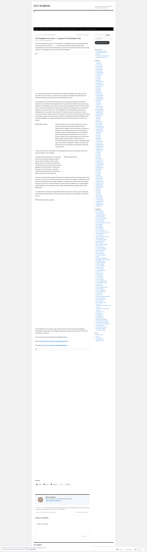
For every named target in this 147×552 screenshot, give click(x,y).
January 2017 (99, 124)
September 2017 (100, 114)
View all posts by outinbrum (54, 500)
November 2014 (100, 164)
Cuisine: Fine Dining (100, 270)
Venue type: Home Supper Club (103, 324)
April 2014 (98, 175)
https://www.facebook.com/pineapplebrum (54, 341)
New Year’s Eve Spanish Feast (102, 55)
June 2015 (98, 153)
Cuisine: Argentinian (100, 262)
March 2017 (99, 121)
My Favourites (65, 29)
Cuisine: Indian (99, 274)
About (37, 29)
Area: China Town (100, 219)
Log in (97, 336)
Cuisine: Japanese (100, 278)
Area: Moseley (99, 242)
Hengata (98, 54)
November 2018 (100, 95)
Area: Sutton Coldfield (101, 248)
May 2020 (98, 78)
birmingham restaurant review (103, 259)
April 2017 (98, 120)
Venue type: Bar (80, 507)
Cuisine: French (99, 273)
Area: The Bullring (100, 250)
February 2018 (99, 106)
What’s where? (56, 29)
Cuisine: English (99, 268)
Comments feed (100, 339)
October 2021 (99, 68)
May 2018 (98, 104)
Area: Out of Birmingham (102, 244)
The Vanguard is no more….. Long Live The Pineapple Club (58, 38)
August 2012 (99, 206)
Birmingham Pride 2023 (101, 52)
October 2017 (99, 112)
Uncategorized (72, 507)
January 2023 (99, 66)
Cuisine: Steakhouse (100, 290)
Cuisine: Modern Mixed (101, 282)
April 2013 (98, 193)
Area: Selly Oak (99, 245)
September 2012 (100, 204)
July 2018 (98, 101)
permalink (62, 509)
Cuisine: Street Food (100, 291)
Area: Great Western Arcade (102, 232)
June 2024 (98, 61)
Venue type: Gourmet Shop (47, 509)
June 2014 (98, 172)
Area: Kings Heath (100, 241)
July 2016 (98, 134)
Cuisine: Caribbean (100, 265)
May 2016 (98, 137)
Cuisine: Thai (99, 294)
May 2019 (98, 89)
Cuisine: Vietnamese (101, 297)
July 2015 (98, 152)
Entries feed (99, 337)
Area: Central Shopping (101, 218)
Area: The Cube (99, 252)
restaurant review (100, 311)
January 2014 (99, 179)
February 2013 (99, 196)
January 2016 (99, 143)
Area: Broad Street (100, 216)
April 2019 (98, 91)
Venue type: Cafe (100, 317)
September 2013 (100, 186)
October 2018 (99, 97)
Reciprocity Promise (91, 29)
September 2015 (100, 149)
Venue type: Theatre (100, 328)
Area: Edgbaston (100, 227)
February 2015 (99, 160)
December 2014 (100, 163)
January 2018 (99, 107)
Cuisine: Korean (99, 279)
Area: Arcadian (99, 210)
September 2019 (100, 84)
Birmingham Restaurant (101, 258)
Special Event (99, 313)
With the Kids (47, 29)
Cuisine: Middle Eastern (101, 281)
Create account (99, 334)
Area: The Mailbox (100, 253)
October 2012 (99, 202)
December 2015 (100, 144)
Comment (83, 536)
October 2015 (99, 147)
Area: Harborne (99, 235)
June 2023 (98, 63)
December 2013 (100, 181)
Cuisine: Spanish (100, 288)
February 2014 (99, 178)
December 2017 (100, 109)
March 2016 (99, 140)
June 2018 (98, 103)
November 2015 (100, 146)
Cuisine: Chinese (100, 267)
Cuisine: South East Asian (102, 287)
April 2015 (98, 156)
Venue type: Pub (99, 325)
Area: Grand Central (100, 230)
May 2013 (98, 192)
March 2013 (99, 195)
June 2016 (98, 135)
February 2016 (99, 141)
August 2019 (99, 86)
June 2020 (98, 77)
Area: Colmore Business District (103, 222)
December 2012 (100, 199)
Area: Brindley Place (100, 215)
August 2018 (99, 100)
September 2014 (100, 167)
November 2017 (100, 111)
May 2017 (98, 118)
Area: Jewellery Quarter (60, 507)
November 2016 (100, 127)
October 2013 (99, 184)
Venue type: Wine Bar (101, 330)
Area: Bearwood (100, 212)
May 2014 (98, 173)
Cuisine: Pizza (99, 284)
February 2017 (99, 123)
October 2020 (99, 74)
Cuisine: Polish (99, 285)
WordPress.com (100, 340)
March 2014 (99, 176)
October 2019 (99, 83)
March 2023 (99, 65)
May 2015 (98, 155)
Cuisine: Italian (99, 276)
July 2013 (98, 189)
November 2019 (100, 81)
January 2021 (99, 71)
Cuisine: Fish (99, 271)
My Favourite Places (100, 299)
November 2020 (100, 72)
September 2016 (100, 130)
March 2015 (99, 158)
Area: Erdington (99, 229)
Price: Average (99, 301)
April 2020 (98, 80)
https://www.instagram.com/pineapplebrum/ (54, 345)
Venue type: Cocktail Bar (101, 319)
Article (67, 507)
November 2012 (100, 201)
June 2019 (98, 88)
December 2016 (100, 126)
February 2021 (99, 69)
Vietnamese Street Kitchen (83, 34)
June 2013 (98, 190)
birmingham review (100, 261)
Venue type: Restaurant (101, 327)
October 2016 (99, 129)
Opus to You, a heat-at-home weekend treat (45, 34)
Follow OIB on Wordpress (102, 42)
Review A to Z (73, 29)
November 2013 (100, 183)
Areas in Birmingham (101, 255)
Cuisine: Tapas (99, 293)
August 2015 (99, 150)
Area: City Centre (50, 507)
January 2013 (99, 198)
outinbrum (49, 40)
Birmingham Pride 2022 (101, 57)
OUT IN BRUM (42, 5)
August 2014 (99, 169)
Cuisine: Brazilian (100, 264)
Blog (41, 29)
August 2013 (99, 187)
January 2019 (99, 94)
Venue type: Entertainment (102, 320)
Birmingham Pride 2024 (101, 51)
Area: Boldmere (99, 213)
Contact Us (81, 29)
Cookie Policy (33, 549)
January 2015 (99, 161)
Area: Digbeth (99, 224)
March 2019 (99, 92)
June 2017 (98, 117)
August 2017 (99, 115)
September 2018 (100, 98)
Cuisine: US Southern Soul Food (103, 296)
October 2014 (99, 166)
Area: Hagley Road (100, 233)
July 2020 (98, 75)
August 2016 (99, 132)
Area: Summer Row (100, 247)
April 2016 (98, 138)
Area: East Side (99, 225)
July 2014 (98, 170)
